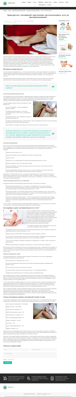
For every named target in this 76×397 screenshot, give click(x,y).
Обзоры (29, 2)
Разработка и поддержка (44, 393)
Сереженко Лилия (12, 22)
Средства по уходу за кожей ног (33, 10)
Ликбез (55, 2)
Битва (66, 2)
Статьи (34, 2)
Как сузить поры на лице (65, 71)
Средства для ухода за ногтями (18, 10)
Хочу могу (61, 2)
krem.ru (33, 393)
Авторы (49, 4)
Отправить (7, 362)
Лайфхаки (40, 2)
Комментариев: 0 (18, 21)
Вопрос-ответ (48, 2)
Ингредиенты (42, 4)
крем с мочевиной (26, 64)
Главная (24, 2)
